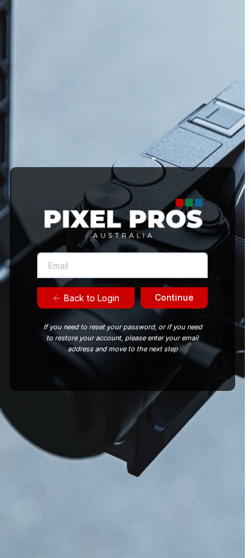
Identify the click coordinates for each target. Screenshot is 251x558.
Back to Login (92, 298)
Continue (174, 297)
